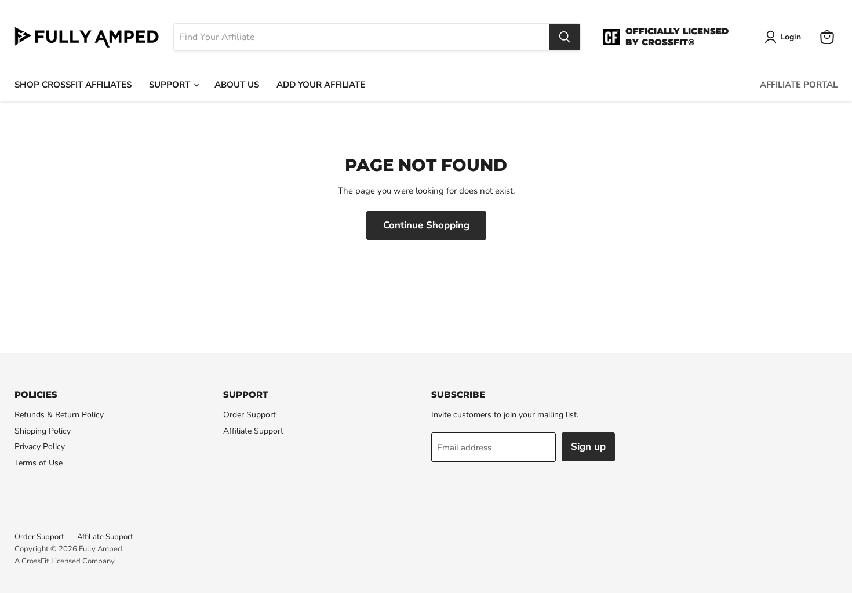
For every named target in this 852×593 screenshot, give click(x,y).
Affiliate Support (253, 430)
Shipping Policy (42, 430)
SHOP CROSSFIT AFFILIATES (73, 84)
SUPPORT (170, 84)
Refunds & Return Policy (59, 414)
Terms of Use (38, 462)
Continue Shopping (426, 225)
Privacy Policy (39, 446)
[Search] (564, 37)
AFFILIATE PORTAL (799, 84)
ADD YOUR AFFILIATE (320, 84)
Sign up (588, 446)
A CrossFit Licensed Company (64, 561)
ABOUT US (236, 84)
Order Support (249, 414)
